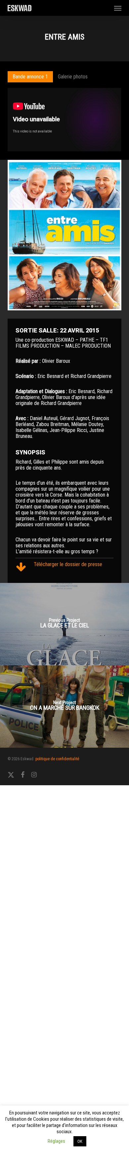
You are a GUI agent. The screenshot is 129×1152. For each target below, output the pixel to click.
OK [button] (79, 1141)
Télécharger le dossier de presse (68, 564)
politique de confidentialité (57, 759)
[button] (117, 8)
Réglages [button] (56, 1141)
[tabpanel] (64, 120)
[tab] (30, 76)
